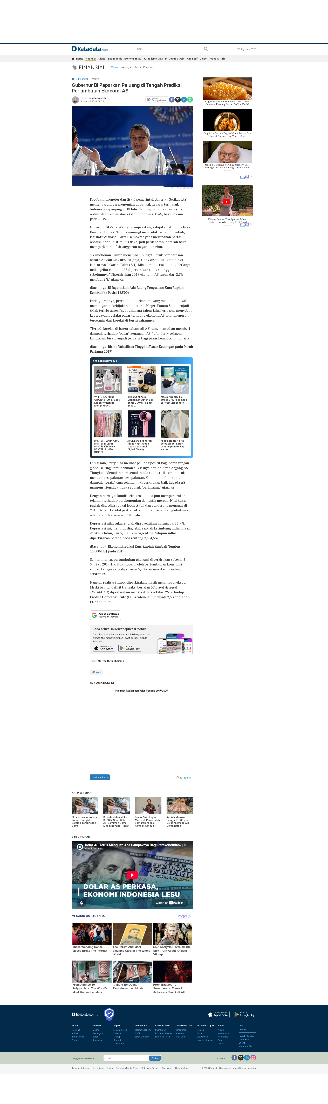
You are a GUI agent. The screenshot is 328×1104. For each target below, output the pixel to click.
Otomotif (192, 58)
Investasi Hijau (162, 1036)
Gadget (117, 1040)
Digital (102, 58)
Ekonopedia (115, 58)
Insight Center (246, 1036)
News (221, 1030)
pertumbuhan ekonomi (131, 559)
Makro (115, 67)
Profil (137, 1033)
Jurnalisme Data (153, 58)
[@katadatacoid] (253, 1057)
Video (203, 58)
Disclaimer (167, 1068)
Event (242, 1043)
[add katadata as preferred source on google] (141, 615)
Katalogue (223, 1036)
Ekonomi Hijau (132, 58)
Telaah (200, 1030)
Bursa (138, 67)
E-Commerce (120, 1030)
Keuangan (126, 67)
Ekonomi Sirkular (163, 1033)
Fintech (117, 1033)
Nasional (76, 1030)
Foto (220, 1040)
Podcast (214, 58)
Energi (75, 1040)
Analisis (180, 1033)
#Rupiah (96, 672)
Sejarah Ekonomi (142, 1030)
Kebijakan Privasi (150, 1068)
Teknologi (118, 1043)
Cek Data (180, 1036)
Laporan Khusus (205, 1040)
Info (223, 58)
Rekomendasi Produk (104, 360)
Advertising (98, 1068)
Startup (117, 1036)
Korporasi (148, 67)
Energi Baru (161, 1030)
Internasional (78, 1036)
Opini (199, 1033)
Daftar (155, 1058)
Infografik (181, 1030)
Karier (110, 1068)
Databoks (244, 1039)
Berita (79, 58)
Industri (75, 1033)
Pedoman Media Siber (127, 1068)
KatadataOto (245, 1046)
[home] (73, 59)
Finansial (90, 58)
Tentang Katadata (81, 1068)
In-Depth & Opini (175, 58)
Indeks (242, 1029)
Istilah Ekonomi (141, 1036)
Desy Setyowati (96, 98)
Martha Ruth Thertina (111, 660)
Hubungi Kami (182, 1068)
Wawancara (202, 1036)
